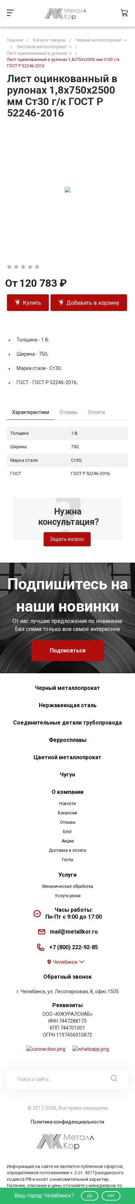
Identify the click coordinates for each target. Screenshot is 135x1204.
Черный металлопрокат (67, 688)
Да (89, 1195)
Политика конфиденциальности (67, 1122)
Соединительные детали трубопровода (67, 722)
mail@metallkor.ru (74, 931)
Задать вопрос (67, 539)
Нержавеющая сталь (68, 705)
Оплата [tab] (96, 412)
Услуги (67, 875)
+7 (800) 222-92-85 (73, 947)
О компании (67, 792)
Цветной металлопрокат (67, 757)
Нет (111, 1195)
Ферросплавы (68, 740)
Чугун (67, 774)
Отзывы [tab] (69, 412)
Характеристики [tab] (30, 412)
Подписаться (68, 650)
